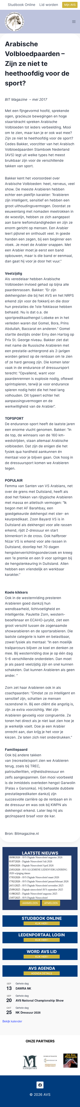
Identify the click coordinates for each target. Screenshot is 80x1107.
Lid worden (48, 5)
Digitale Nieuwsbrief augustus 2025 (39, 893)
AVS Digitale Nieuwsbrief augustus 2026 (42, 857)
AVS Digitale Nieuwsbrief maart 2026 (40, 877)
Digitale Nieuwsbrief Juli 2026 (37, 861)
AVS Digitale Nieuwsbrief (35, 897)
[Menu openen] (74, 21)
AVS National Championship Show (40, 1000)
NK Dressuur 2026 (28, 1012)
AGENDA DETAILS (41, 973)
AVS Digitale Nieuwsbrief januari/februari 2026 (45, 881)
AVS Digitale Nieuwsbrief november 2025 (42, 885)
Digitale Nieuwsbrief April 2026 (38, 865)
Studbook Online (21, 5)
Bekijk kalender (12, 1021)
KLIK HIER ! (41, 923)
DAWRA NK (23, 988)
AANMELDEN (30, 903)
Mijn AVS (70, 4)
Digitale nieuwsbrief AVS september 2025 (42, 889)
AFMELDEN (51, 903)
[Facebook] (40, 1085)
